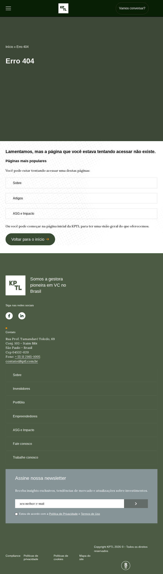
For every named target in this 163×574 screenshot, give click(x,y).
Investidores (21, 388)
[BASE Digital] (125, 565)
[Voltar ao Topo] (153, 550)
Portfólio (19, 402)
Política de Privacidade (63, 513)
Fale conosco (22, 443)
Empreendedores (25, 416)
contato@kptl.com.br (22, 361)
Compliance (13, 555)
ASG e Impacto (23, 213)
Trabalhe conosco (25, 457)
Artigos (18, 198)
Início (9, 46)
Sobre (17, 183)
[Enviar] (136, 503)
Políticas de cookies (61, 557)
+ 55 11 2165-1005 (27, 357)
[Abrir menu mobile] (8, 8)
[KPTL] (63, 8)
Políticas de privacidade (31, 557)
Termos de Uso (90, 513)
